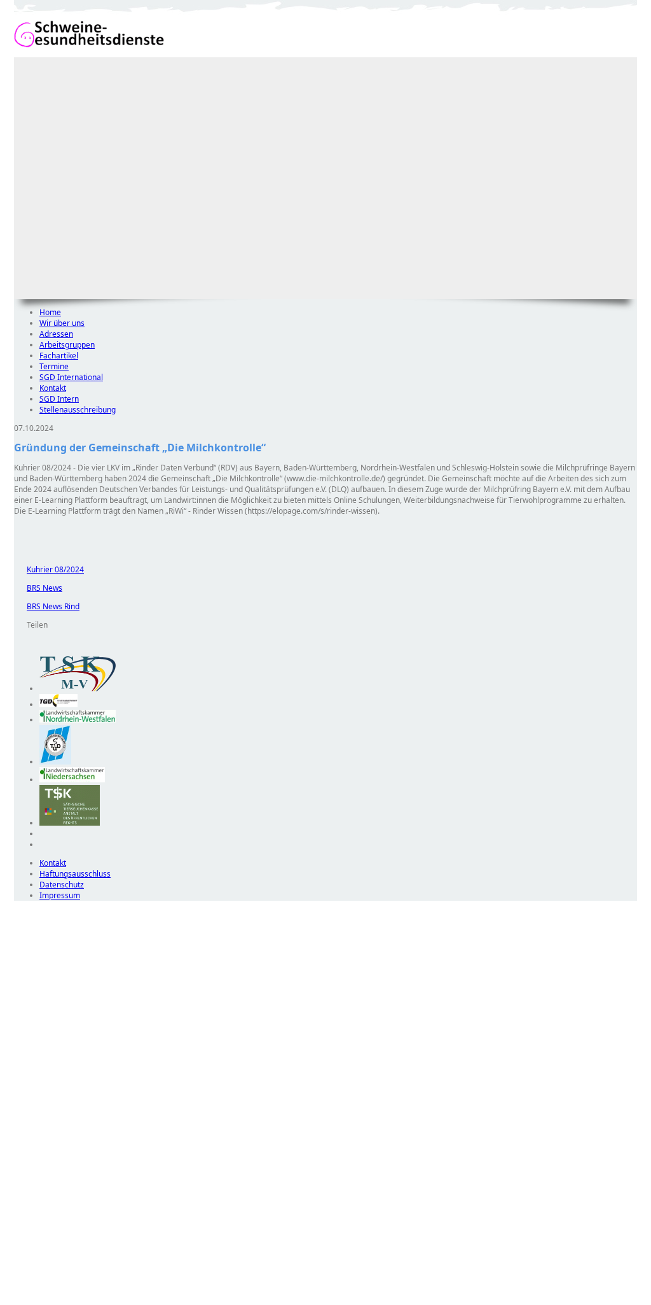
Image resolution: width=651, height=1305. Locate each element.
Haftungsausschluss (75, 873)
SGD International (71, 377)
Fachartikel (58, 355)
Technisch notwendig (32, 1131)
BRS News (38, 587)
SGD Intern (59, 398)
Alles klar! (22, 1272)
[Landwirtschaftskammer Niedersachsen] (72, 779)
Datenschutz (61, 884)
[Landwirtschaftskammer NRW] (77, 719)
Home (50, 312)
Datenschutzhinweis (49, 1299)
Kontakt (52, 388)
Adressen (56, 333)
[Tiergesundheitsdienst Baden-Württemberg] (58, 704)
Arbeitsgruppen (67, 344)
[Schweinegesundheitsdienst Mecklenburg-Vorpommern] (77, 688)
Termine (54, 366)
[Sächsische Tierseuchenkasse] (69, 822)
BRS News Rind (46, 606)
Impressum (59, 895)
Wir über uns (62, 323)
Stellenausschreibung (77, 409)
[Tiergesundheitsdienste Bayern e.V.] (55, 761)
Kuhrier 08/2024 (49, 569)
